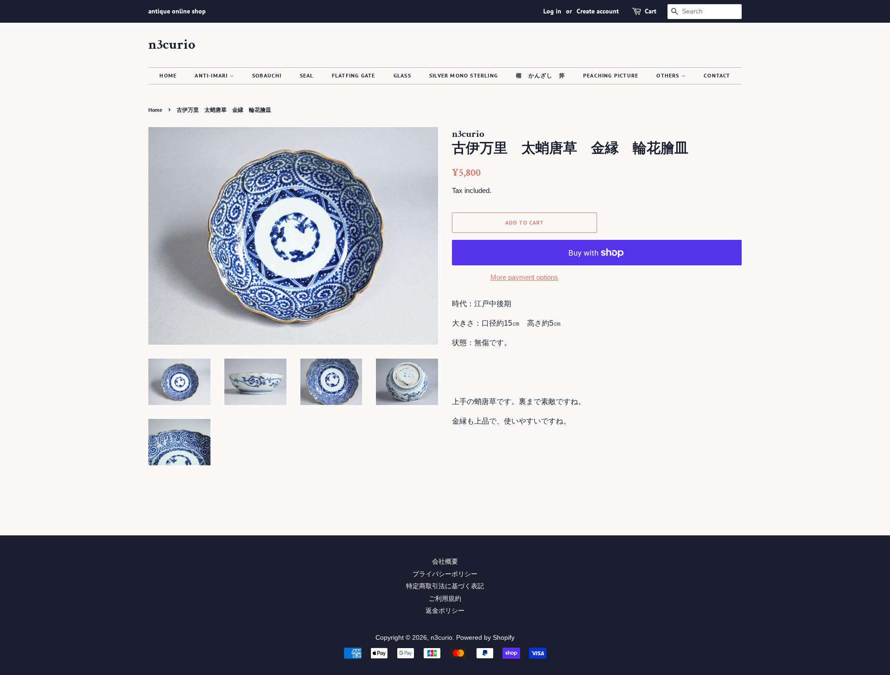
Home (168, 75)
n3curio (171, 45)
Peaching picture (610, 75)
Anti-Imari (212, 75)
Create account (598, 11)
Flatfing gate (353, 75)
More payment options (524, 277)
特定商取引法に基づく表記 (445, 586)
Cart (650, 11)
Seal (307, 75)
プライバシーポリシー (445, 574)
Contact (717, 75)
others (668, 75)
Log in (552, 11)
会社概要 (445, 561)
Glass (402, 75)
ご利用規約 (445, 598)
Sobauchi (267, 75)
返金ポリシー (445, 610)
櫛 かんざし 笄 (540, 75)
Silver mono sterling (463, 75)
